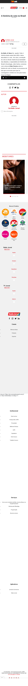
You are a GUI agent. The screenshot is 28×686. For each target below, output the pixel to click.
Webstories (7, 156)
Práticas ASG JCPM (14, 419)
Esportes (14, 336)
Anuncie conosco (14, 513)
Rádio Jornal (14, 593)
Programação (14, 509)
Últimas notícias (14, 329)
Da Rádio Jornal (9, 40)
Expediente (14, 433)
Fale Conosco (14, 436)
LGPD (14, 430)
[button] (10, 196)
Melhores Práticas (14, 426)
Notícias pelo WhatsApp (14, 506)
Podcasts (14, 333)
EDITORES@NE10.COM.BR (14, 674)
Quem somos (14, 416)
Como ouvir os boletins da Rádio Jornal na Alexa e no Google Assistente (14, 503)
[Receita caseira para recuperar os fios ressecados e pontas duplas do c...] (14, 177)
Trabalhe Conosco (14, 440)
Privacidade (14, 423)
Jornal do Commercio (14, 589)
